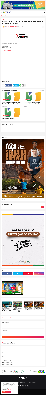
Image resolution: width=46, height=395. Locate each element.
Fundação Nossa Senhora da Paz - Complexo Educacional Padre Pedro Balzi (32, 104)
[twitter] (18, 273)
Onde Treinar (11, 19)
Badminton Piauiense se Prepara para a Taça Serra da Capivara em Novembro (28, 309)
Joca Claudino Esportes (8, 118)
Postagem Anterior (5, 133)
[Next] (44, 15)
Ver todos (42, 90)
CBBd (3, 358)
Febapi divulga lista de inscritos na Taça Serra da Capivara (18, 15)
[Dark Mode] (42, 12)
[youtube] (28, 273)
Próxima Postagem (40, 133)
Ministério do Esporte (6, 360)
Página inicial (5, 19)
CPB (3, 354)
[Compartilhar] (43, 27)
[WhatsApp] (20, 85)
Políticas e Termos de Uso (26, 391)
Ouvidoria (34, 391)
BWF (3, 350)
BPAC (3, 356)
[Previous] (42, 15)
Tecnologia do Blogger (8, 342)
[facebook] (7, 273)
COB (3, 352)
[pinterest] (28, 386)
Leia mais (9, 389)
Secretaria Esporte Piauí (7, 362)
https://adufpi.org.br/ (7, 50)
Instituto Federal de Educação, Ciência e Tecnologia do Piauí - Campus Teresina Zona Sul (12, 104)
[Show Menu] (1, 12)
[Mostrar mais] (25, 85)
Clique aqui (11, 48)
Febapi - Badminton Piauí (7, 317)
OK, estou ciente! (6, 391)
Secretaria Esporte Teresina (7, 364)
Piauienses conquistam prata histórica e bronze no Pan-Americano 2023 (6, 309)
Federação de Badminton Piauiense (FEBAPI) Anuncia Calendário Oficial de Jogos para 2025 (17, 309)
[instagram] (39, 273)
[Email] (23, 85)
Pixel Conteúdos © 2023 (26, 392)
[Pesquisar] (44, 12)
